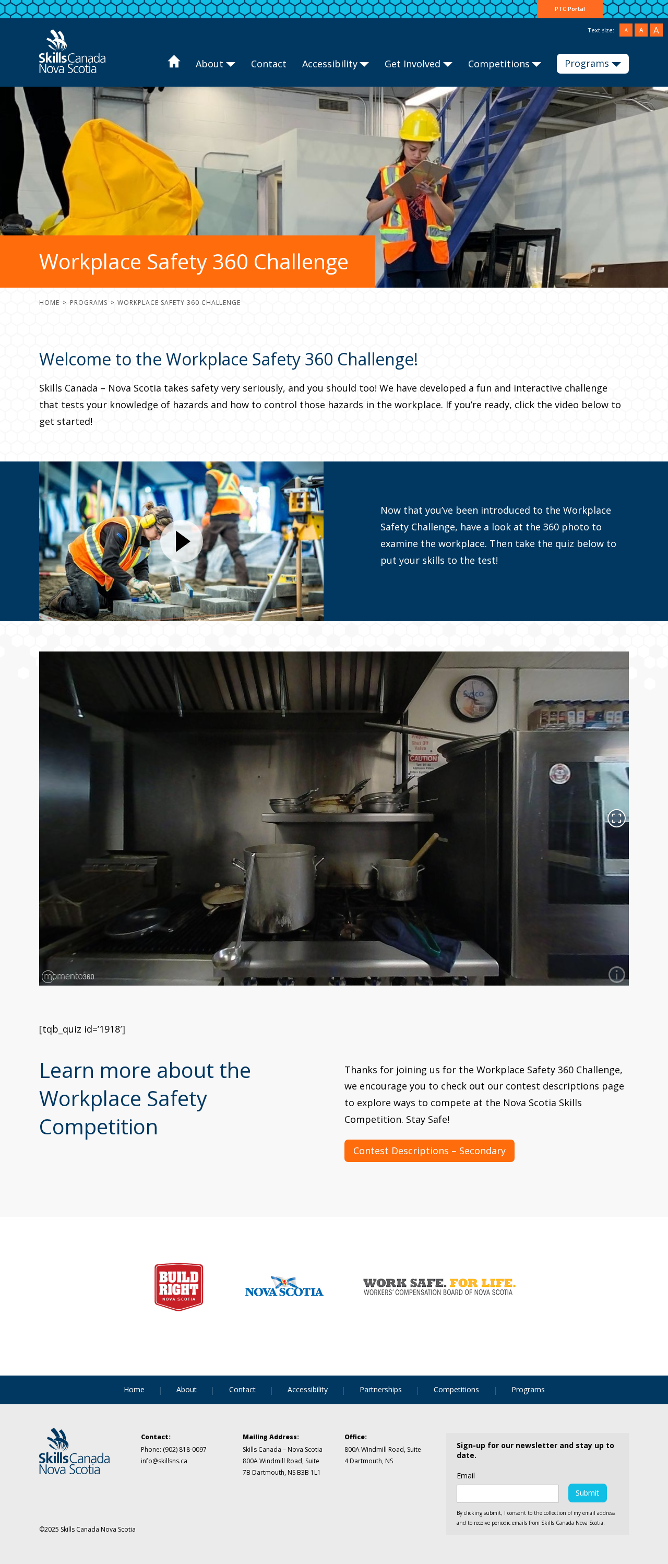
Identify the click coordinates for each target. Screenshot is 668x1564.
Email (466, 1475)
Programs (587, 63)
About (209, 63)
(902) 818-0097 (184, 1449)
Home (173, 64)
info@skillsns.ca (164, 1460)
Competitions (499, 63)
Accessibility (329, 63)
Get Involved (412, 63)
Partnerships (381, 1389)
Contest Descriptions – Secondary (429, 1150)
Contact (269, 63)
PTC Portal (570, 9)
